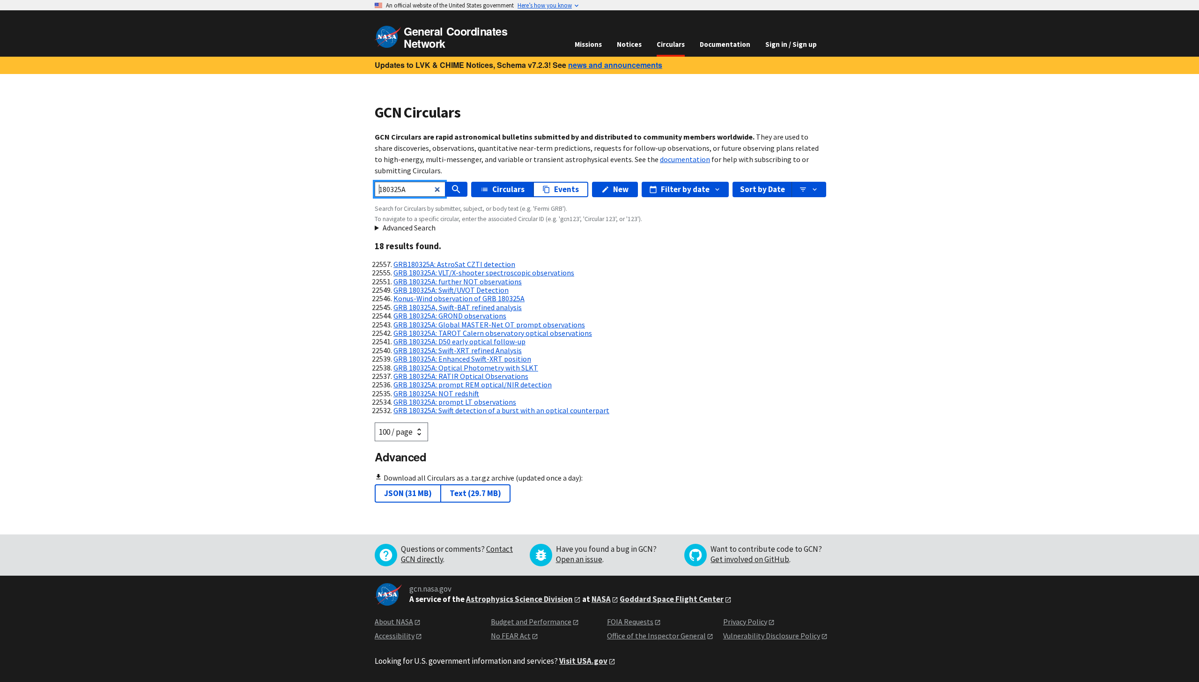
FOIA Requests (630, 621)
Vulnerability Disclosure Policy (771, 635)
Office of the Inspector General (656, 635)
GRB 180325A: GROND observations (449, 315)
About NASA (394, 621)
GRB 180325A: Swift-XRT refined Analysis (457, 350)
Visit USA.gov (583, 661)
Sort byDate (762, 189)
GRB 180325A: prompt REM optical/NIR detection (472, 384)
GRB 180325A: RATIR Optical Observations (460, 376)
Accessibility (394, 635)
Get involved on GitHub (750, 559)
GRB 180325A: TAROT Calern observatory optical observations (492, 333)
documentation (685, 159)
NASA (601, 599)
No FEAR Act (511, 635)
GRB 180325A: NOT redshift (436, 393)
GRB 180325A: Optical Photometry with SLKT (465, 367)
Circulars (671, 44)
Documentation (725, 44)
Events (566, 189)
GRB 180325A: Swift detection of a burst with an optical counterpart (501, 410)
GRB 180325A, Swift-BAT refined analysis (457, 307)
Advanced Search (409, 227)
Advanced (400, 457)
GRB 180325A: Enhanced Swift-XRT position (462, 358)
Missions (588, 44)
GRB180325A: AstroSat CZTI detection (454, 264)
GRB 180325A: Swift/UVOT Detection (451, 290)
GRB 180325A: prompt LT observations (454, 402)
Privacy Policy (745, 621)
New (621, 189)
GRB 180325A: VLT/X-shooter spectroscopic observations (483, 272)
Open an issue (579, 559)
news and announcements (615, 64)
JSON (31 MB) (408, 493)
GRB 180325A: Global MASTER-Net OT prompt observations (489, 324)
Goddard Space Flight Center (672, 599)
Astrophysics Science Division (519, 599)
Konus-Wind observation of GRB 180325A (459, 298)
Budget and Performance (531, 621)
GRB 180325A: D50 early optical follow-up (459, 341)
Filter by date (685, 189)
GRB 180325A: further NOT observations (457, 281)
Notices (629, 44)
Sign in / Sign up (791, 44)
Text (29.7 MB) (475, 493)
